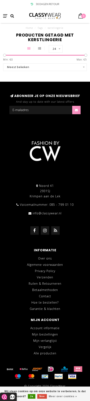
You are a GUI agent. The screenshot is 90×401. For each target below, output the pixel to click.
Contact (45, 296)
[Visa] (72, 376)
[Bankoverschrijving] (10, 369)
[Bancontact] (45, 376)
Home (29, 27)
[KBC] (64, 369)
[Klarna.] (78, 369)
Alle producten (45, 353)
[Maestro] (18, 376)
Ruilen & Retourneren (45, 284)
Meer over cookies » (63, 396)
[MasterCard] (31, 376)
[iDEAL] (51, 369)
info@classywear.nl (47, 213)
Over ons (45, 258)
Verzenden (45, 277)
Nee (42, 396)
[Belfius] (23, 369)
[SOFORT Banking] (37, 369)
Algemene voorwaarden (45, 265)
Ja (31, 396)
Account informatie (45, 328)
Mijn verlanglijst (45, 341)
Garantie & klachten (45, 309)
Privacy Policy (45, 271)
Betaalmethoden (45, 290)
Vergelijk (45, 347)
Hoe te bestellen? (45, 302)
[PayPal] (58, 376)
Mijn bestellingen (45, 334)
